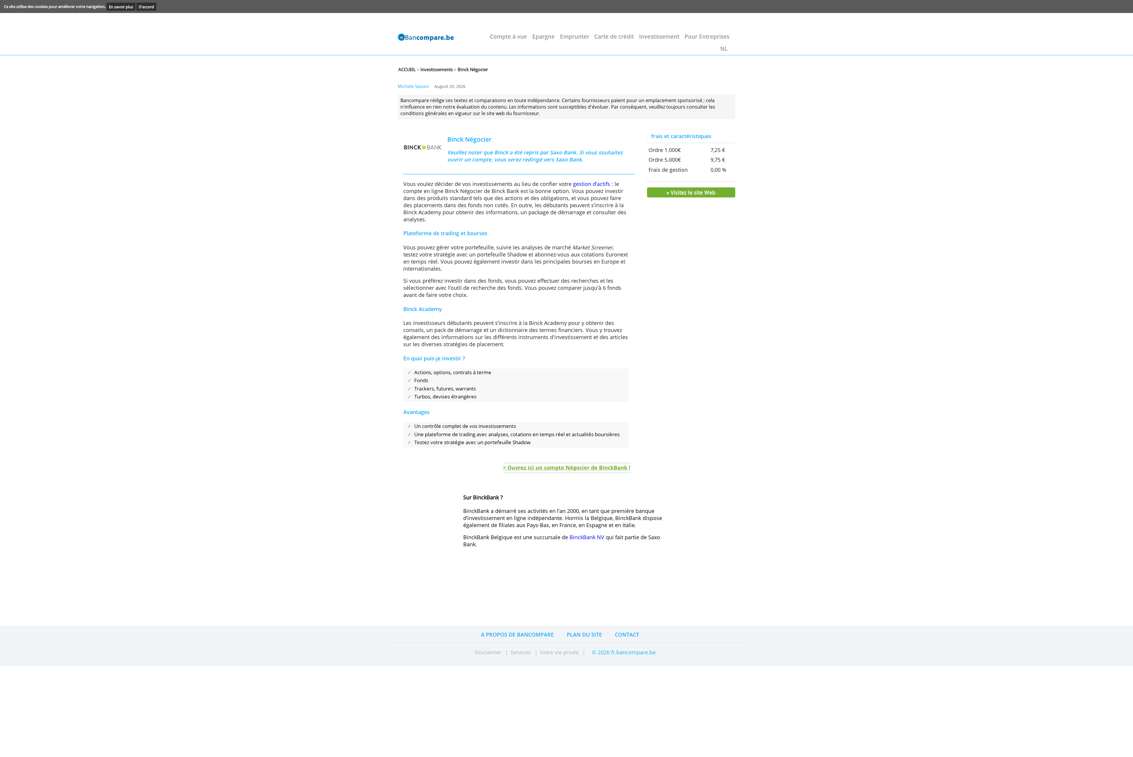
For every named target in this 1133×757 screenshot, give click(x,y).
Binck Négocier (472, 69)
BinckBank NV (586, 537)
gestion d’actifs (591, 183)
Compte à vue (508, 36)
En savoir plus (121, 6)
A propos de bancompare (517, 634)
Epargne (543, 36)
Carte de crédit (614, 36)
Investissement (659, 36)
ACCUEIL (407, 69)
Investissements (436, 69)
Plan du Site (584, 634)
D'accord (146, 6)
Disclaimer (488, 652)
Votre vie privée (559, 652)
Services (520, 652)
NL (723, 49)
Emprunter (574, 36)
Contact (627, 634)
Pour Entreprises (707, 36)
